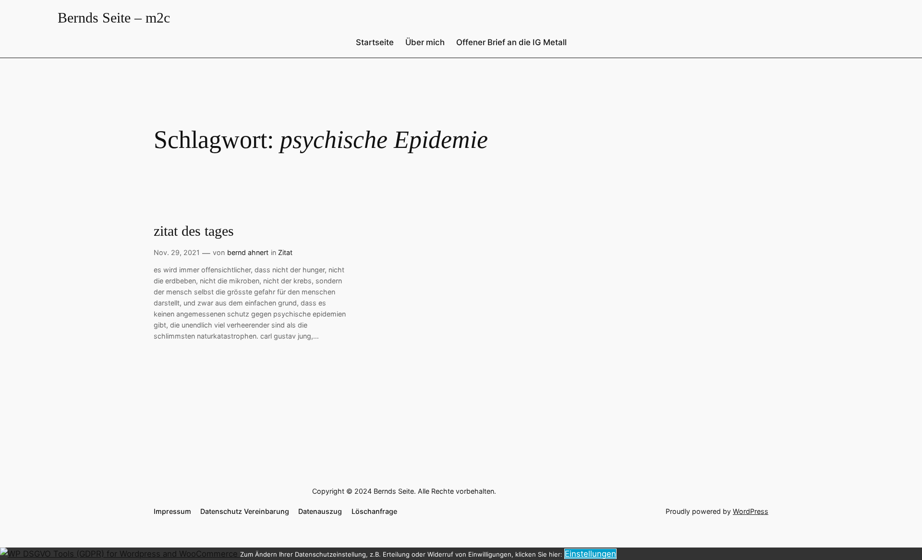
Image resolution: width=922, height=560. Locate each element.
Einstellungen (590, 554)
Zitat (285, 252)
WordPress (750, 511)
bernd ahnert (247, 252)
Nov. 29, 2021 (177, 252)
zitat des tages (194, 231)
